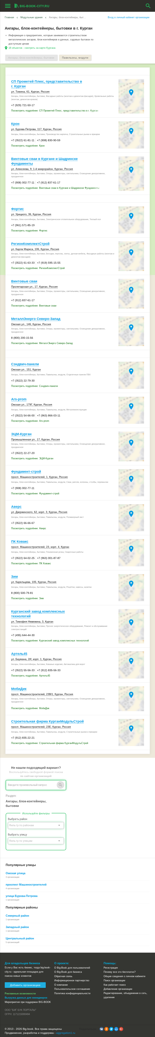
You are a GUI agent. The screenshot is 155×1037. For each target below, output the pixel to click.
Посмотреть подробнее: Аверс (28, 528)
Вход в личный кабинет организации (128, 17)
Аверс (16, 507)
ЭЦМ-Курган (21, 434)
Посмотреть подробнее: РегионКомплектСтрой (38, 268)
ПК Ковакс (19, 541)
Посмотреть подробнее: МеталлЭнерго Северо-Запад (42, 343)
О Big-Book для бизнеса (68, 971)
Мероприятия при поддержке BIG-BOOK (28, 1002)
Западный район (17, 927)
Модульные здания (31, 17)
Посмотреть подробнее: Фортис (29, 230)
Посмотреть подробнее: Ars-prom (30, 420)
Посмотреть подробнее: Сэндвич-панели (34, 386)
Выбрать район (17, 819)
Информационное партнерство (71, 980)
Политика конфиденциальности (72, 993)
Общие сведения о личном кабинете (124, 976)
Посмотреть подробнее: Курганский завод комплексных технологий (50, 640)
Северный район (17, 915)
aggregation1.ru (65, 1032)
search (148, 6)
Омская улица (15, 873)
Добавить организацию (25, 985)
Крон (15, 124)
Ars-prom (18, 399)
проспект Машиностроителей (26, 884)
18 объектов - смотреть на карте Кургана (32, 47)
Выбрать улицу (17, 834)
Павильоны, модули (75, 57)
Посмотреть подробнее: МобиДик (30, 708)
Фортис (17, 209)
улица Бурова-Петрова (21, 895)
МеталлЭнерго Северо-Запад (35, 319)
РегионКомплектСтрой (30, 244)
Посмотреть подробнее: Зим (27, 598)
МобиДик (18, 689)
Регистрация (111, 967)
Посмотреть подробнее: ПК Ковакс (31, 563)
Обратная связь (63, 976)
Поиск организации (114, 980)
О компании (61, 984)
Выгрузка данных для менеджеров (26, 997)
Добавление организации (118, 989)
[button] (101, 1029)
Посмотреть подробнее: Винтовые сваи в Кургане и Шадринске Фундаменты (55, 188)
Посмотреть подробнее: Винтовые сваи (33, 305)
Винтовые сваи (24, 281)
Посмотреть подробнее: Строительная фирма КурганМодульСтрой (49, 743)
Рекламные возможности (20, 993)
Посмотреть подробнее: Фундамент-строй (35, 493)
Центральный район (20, 938)
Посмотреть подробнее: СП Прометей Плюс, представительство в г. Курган (54, 110)
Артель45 (19, 654)
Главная (9, 17)
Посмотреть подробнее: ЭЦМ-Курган (32, 458)
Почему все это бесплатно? (120, 971)
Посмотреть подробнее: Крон (28, 145)
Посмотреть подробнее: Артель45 (30, 675)
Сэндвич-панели (25, 364)
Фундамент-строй (26, 471)
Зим (14, 576)
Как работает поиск (115, 984)
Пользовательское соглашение (72, 989)
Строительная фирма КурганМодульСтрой (47, 721)
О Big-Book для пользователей (72, 967)
